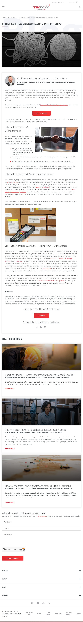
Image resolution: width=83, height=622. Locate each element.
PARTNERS (5, 595)
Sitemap (58, 614)
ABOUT (4, 587)
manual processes (49, 268)
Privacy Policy (69, 614)
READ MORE (9, 389)
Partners (72, 2)
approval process (12, 182)
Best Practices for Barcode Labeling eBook (51, 281)
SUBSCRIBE (41, 316)
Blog (13, 18)
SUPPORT (4, 579)
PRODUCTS (5, 571)
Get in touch (41, 113)
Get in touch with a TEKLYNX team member (54, 105)
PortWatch (19, 261)
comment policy (43, 516)
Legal (79, 614)
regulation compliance (42, 187)
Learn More (48, 614)
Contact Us (29, 614)
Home (4, 18)
